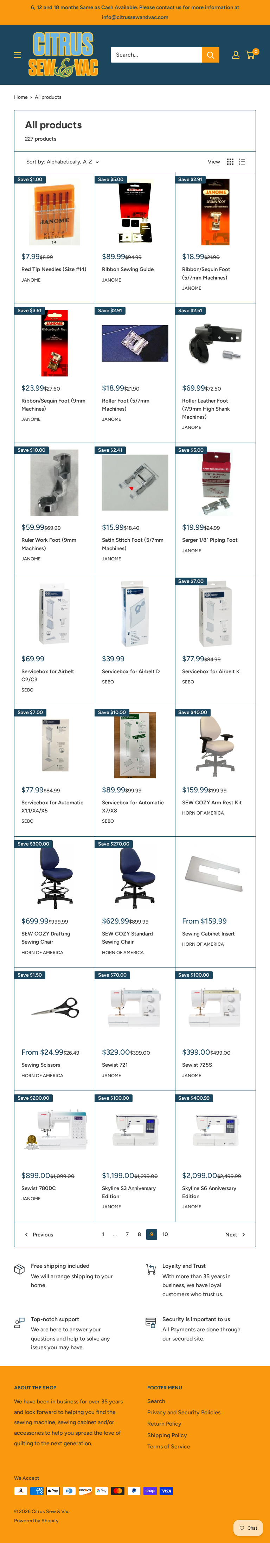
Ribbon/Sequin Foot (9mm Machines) (53, 405)
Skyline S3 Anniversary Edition (129, 1192)
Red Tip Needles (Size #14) (53, 269)
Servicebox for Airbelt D (131, 671)
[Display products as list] (242, 162)
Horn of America (203, 813)
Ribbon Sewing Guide (128, 269)
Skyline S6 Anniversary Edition (209, 1192)
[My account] (235, 55)
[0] (250, 55)
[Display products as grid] (230, 162)
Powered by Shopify (36, 1521)
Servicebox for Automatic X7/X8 (133, 806)
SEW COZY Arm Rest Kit (212, 802)
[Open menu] (17, 55)
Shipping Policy (167, 1435)
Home (21, 97)
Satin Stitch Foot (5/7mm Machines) (132, 544)
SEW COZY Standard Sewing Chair (127, 938)
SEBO (27, 690)
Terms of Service (168, 1446)
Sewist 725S (197, 1065)
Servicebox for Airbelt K (211, 671)
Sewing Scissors (40, 1065)
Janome (31, 280)
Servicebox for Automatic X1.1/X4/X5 (52, 806)
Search (156, 1401)
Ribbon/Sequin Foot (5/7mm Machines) (206, 273)
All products (48, 97)
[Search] (210, 55)
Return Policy (164, 1423)
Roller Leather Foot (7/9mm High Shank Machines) (206, 409)
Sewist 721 (115, 1065)
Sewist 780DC (38, 1188)
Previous (43, 1235)
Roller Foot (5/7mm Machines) (125, 405)
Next (231, 1235)
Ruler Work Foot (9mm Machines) (48, 544)
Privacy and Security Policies (183, 1412)
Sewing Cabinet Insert (208, 934)
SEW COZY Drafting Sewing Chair (45, 938)
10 (165, 1234)
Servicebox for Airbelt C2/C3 (47, 675)
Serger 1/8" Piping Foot (210, 540)
